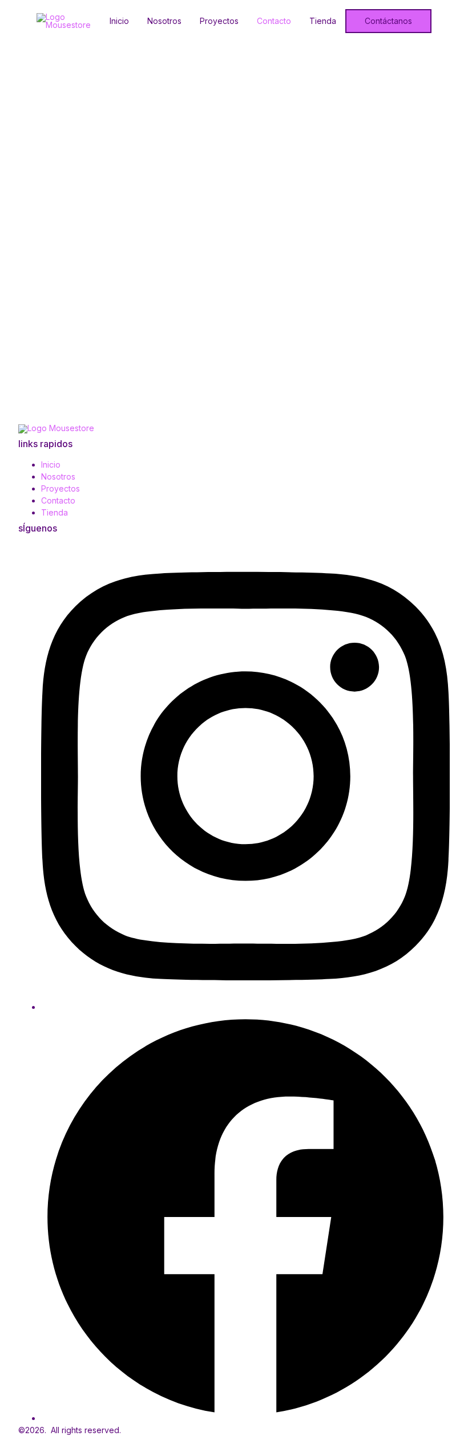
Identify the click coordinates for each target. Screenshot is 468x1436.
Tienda (322, 21)
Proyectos (219, 21)
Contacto (274, 21)
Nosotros (164, 21)
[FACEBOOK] (245, 1418)
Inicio (119, 21)
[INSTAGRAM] (245, 1007)
